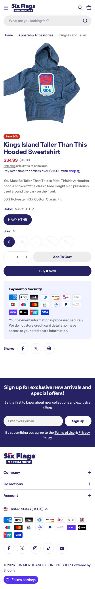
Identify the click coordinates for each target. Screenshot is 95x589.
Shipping (9, 165)
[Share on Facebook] (22, 348)
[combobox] (47, 20)
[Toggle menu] (6, 7)
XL (52, 243)
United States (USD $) (26, 509)
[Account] (80, 7)
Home (8, 35)
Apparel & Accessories (35, 35)
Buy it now (47, 271)
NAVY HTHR (17, 220)
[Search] (85, 20)
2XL (69, 243)
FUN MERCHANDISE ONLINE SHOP (42, 565)
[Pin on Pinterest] (49, 348)
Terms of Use (65, 432)
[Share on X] (36, 348)
